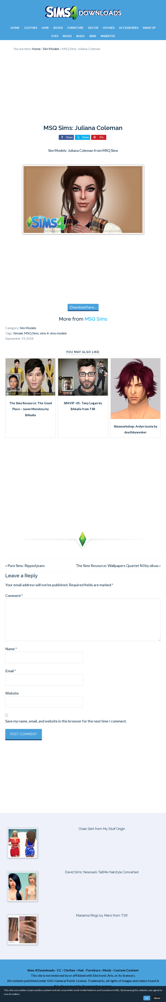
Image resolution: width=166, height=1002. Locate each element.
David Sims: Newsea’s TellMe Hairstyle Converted (101, 872)
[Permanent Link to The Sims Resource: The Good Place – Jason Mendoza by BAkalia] (30, 394)
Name (11, 649)
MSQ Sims (96, 319)
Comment (14, 595)
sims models (58, 333)
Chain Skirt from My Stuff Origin (102, 829)
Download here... (83, 307)
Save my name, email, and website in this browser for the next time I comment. (66, 721)
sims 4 (44, 333)
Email (10, 671)
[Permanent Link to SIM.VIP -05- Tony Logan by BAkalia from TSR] (83, 394)
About (157, 998)
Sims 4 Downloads (83, 12)
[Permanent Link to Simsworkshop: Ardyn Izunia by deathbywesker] (135, 417)
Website (12, 693)
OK (147, 998)
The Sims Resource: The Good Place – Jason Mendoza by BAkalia (30, 409)
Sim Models (28, 328)
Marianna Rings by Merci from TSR (102, 915)
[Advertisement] (83, 88)
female (18, 333)
